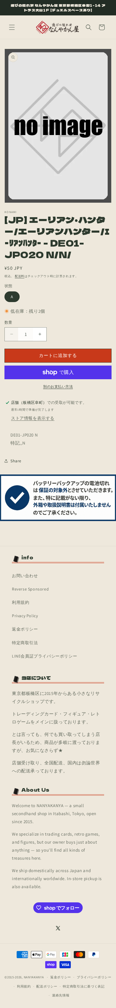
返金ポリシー (25, 629)
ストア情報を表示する (32, 418)
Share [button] (15, 460)
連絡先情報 (61, 995)
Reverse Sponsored (30, 589)
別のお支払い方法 (58, 386)
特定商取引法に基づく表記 (83, 986)
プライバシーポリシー (94, 977)
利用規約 (20, 602)
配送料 (19, 276)
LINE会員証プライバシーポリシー (44, 656)
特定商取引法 (25, 642)
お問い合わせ (25, 575)
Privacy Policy (25, 615)
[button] (11, 27)
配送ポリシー (46, 986)
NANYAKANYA (34, 977)
